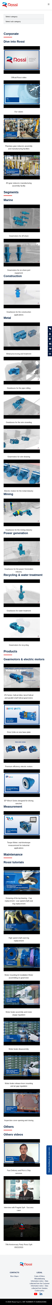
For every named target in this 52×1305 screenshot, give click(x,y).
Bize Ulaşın (14, 1276)
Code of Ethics (39, 1276)
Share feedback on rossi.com (49, 1160)
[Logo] (26, 1265)
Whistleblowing (39, 1279)
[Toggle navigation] (48, 5)
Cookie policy (39, 1291)
